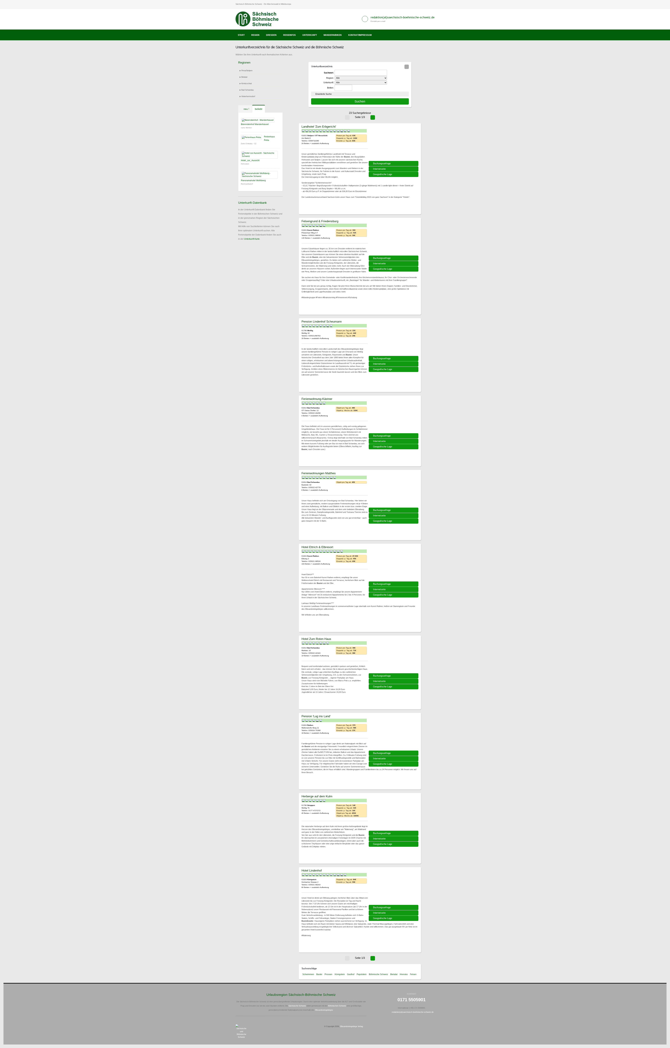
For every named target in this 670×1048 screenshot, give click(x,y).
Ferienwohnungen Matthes (319, 473)
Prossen (328, 974)
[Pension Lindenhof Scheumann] (394, 338)
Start (241, 35)
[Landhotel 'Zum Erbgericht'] (394, 143)
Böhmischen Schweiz (337, 1006)
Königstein (340, 974)
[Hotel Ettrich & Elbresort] (394, 563)
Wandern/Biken (332, 35)
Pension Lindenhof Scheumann (322, 321)
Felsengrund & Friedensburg (320, 221)
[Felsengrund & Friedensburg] (394, 237)
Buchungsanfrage (382, 163)
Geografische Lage (382, 174)
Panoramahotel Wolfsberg (253, 180)
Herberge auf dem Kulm (317, 796)
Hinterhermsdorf (248, 96)
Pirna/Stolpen (246, 70)
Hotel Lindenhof (312, 870)
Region (255, 35)
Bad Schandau (247, 90)
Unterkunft (309, 35)
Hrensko (404, 974)
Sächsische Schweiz (297, 1006)
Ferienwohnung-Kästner (317, 399)
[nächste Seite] (372, 117)
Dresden (271, 35)
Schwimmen (308, 974)
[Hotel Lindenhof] (394, 887)
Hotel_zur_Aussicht (250, 160)
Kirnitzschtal (246, 83)
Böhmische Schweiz (378, 974)
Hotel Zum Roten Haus (316, 639)
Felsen (413, 974)
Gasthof (350, 974)
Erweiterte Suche (323, 94)
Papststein (362, 974)
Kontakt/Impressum (360, 35)
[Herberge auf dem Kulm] (394, 813)
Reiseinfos (289, 35)
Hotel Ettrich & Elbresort (317, 547)
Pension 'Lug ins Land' (316, 716)
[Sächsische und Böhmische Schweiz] (259, 19)
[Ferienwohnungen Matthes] (394, 490)
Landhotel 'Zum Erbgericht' (319, 126)
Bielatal (244, 77)
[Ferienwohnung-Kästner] (394, 415)
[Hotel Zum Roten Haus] (394, 655)
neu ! (246, 109)
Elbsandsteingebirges (324, 1010)
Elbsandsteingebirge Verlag (351, 1026)
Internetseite (379, 169)
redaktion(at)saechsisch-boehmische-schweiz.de (402, 17)
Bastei (319, 974)
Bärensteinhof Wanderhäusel (255, 124)
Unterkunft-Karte (252, 239)
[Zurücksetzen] (406, 67)
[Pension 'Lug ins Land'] (394, 732)
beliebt (258, 109)
